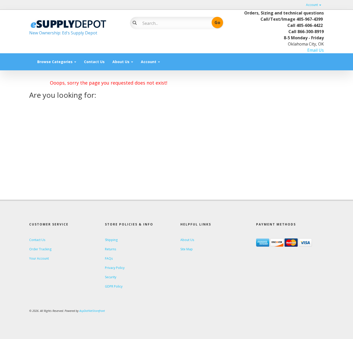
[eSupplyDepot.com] (75, 23)
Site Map (186, 249)
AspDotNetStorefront (92, 311)
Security (110, 277)
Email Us (315, 50)
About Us (121, 61)
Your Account (39, 258)
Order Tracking (40, 249)
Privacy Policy (115, 268)
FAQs (109, 258)
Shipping (111, 240)
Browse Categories (55, 61)
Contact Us (94, 61)
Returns (110, 249)
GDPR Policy (113, 286)
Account (312, 5)
